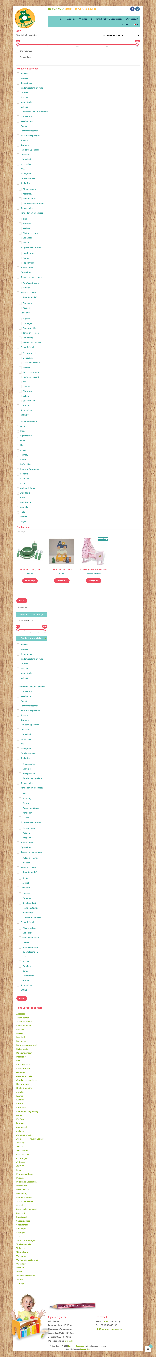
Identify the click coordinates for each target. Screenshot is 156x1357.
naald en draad (27, 121)
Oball (22, 497)
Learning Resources (29, 469)
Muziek (26, 308)
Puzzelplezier (27, 267)
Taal (24, 381)
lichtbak (24, 97)
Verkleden (27, 237)
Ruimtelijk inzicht (31, 377)
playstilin (24, 507)
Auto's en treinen (31, 283)
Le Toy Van (25, 464)
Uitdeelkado (26, 159)
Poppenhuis (28, 262)
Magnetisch (26, 102)
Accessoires (26, 410)
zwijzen (23, 521)
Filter (21, 600)
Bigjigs (23, 431)
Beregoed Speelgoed (76, 1346)
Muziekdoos (26, 116)
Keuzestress (26, 83)
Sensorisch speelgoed (31, 135)
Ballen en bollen (28, 292)
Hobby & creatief (29, 297)
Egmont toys (26, 435)
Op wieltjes (26, 272)
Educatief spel (27, 347)
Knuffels (24, 92)
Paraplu (24, 126)
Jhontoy (24, 454)
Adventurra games (29, 421)
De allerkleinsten (28, 178)
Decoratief (25, 312)
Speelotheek (29, 400)
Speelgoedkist (29, 328)
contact (106, 1321)
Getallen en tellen (31, 362)
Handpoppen (29, 253)
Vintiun (23, 516)
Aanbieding (25, 57)
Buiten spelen (27, 208)
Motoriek (25, 405)
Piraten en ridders (31, 233)
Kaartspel (27, 193)
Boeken (24, 73)
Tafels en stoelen (31, 333)
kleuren (26, 367)
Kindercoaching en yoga (32, 88)
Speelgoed (26, 173)
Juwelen (24, 78)
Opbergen (27, 323)
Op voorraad (26, 51)
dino (25, 218)
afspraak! (69, 1341)
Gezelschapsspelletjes (33, 203)
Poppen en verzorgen (31, 247)
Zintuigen (27, 391)
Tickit (22, 512)
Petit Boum (25, 502)
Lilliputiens (25, 478)
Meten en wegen (31, 372)
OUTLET (25, 415)
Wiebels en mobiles (32, 342)
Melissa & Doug (27, 488)
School (26, 396)
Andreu (23, 426)
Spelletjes (25, 183)
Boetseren (27, 303)
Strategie (25, 145)
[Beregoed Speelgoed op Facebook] (132, 9)
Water (23, 169)
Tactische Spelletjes (30, 149)
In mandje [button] (30, 580)
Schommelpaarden (29, 130)
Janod (23, 450)
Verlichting (28, 337)
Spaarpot (25, 140)
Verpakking (26, 164)
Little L (23, 483)
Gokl (22, 440)
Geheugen (28, 358)
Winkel (26, 242)
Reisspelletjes (29, 198)
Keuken (26, 228)
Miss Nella (25, 492)
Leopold (24, 473)
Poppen (26, 258)
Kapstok (26, 318)
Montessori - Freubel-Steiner (34, 111)
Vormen (26, 386)
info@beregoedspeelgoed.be (109, 1329)
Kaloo (23, 459)
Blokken (26, 287)
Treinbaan (25, 154)
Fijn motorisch (29, 353)
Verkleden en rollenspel (32, 213)
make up (25, 107)
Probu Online (85, 1349)
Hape (22, 445)
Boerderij (27, 223)
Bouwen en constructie (31, 277)
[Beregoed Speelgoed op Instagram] (137, 9)
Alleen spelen (29, 189)
